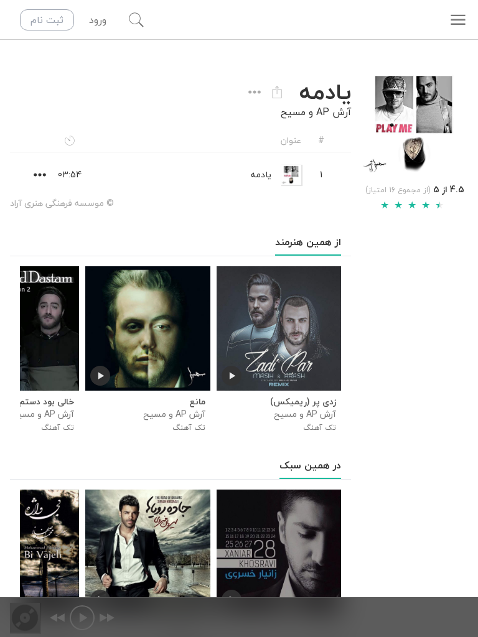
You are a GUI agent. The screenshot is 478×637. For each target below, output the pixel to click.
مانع (197, 402)
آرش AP (333, 112)
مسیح (293, 112)
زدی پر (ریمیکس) (303, 402)
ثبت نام (46, 20)
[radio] (384, 205)
